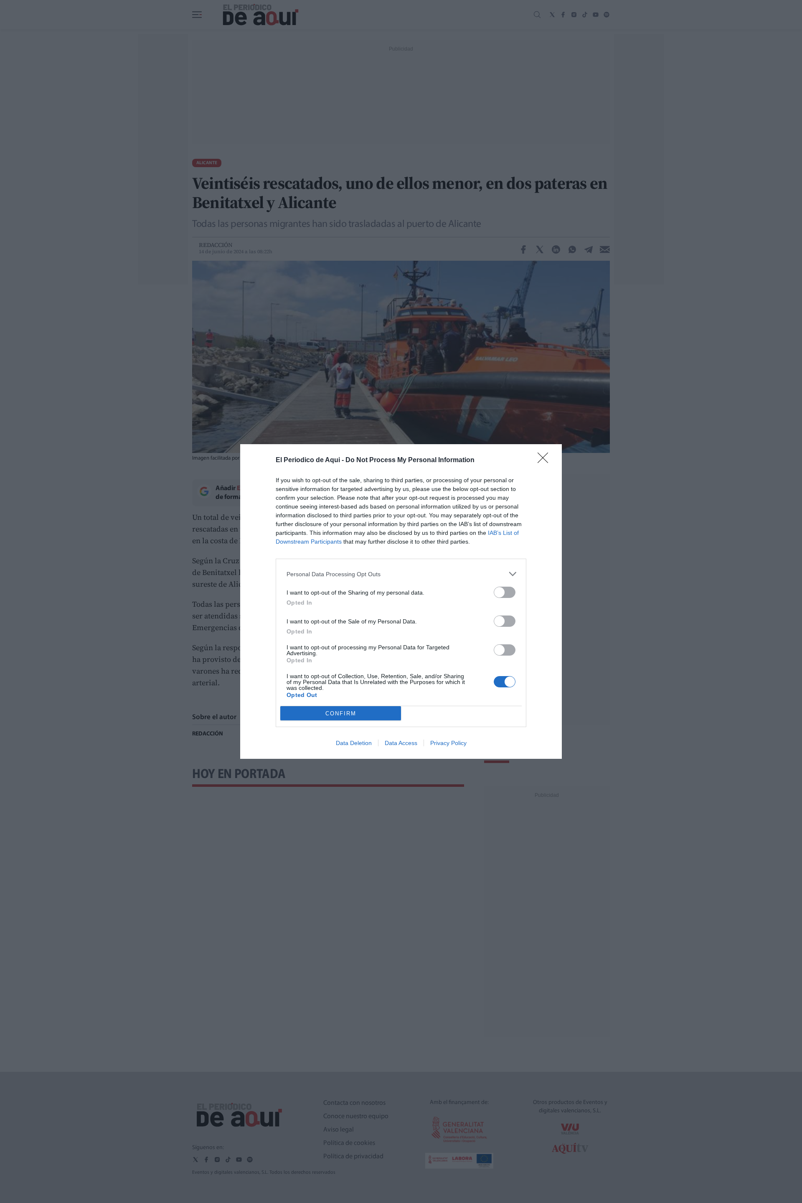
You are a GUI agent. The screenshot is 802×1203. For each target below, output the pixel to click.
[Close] (545, 460)
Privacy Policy (448, 743)
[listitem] (401, 574)
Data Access (401, 743)
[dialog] (401, 601)
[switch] (504, 592)
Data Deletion (354, 743)
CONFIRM (340, 713)
